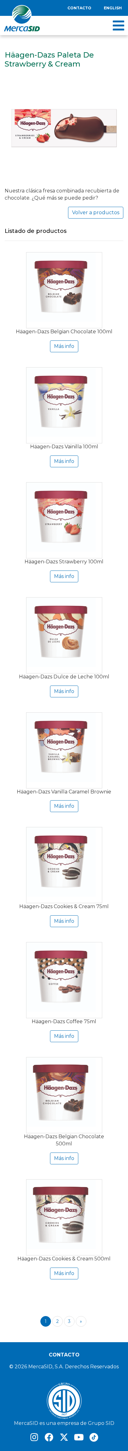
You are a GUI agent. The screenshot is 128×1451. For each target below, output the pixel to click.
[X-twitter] (64, 1437)
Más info (64, 346)
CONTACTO (64, 1355)
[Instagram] (34, 1437)
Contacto (79, 8)
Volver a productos (95, 212)
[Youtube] (79, 1437)
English (113, 8)
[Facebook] (49, 1437)
